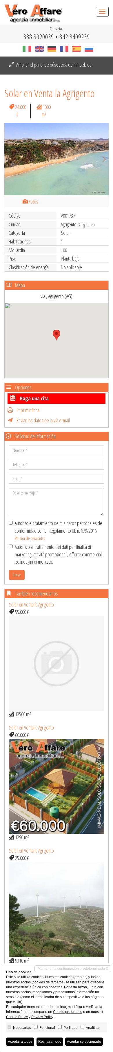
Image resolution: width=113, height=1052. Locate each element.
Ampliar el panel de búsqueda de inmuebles (53, 64)
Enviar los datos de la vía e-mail (43, 420)
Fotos (33, 201)
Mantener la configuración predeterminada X (73, 969)
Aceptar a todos (20, 1042)
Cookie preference (67, 1012)
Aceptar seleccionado (84, 1042)
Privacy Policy (42, 1017)
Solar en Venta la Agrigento (31, 604)
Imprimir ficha (27, 410)
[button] (12, 159)
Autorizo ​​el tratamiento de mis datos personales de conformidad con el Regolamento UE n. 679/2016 (58, 530)
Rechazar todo (49, 1042)
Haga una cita (34, 398)
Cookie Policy (17, 1017)
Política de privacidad (30, 538)
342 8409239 (74, 36)
